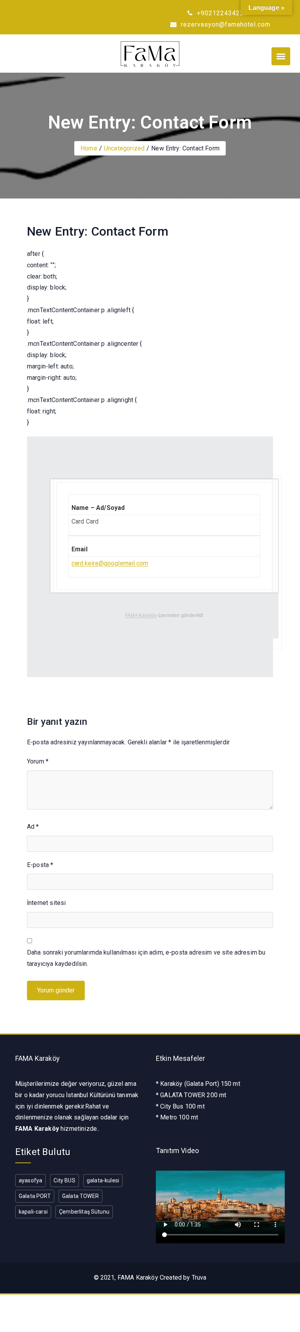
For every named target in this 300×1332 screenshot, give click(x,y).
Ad (33, 826)
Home (88, 148)
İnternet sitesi (46, 902)
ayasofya (30, 1180)
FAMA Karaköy (141, 615)
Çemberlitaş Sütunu (84, 1212)
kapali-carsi (33, 1212)
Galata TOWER (80, 1196)
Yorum (37, 761)
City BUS (64, 1180)
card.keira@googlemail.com (109, 563)
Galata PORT (35, 1196)
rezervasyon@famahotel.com (224, 24)
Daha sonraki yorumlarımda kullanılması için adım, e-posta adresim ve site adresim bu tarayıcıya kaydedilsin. (146, 958)
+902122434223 (221, 13)
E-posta (40, 865)
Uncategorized (124, 148)
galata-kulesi (103, 1180)
